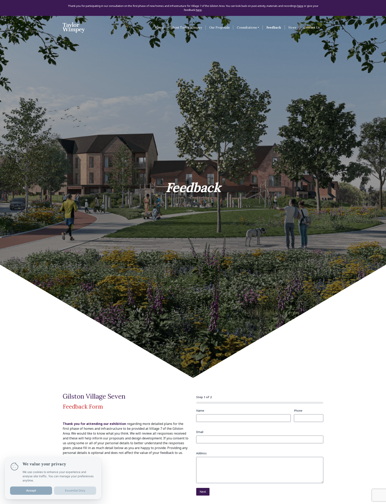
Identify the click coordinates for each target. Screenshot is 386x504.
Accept (31, 490)
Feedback (273, 27)
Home (159, 27)
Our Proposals (219, 27)
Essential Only (75, 490)
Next (203, 492)
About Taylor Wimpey (186, 27)
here (300, 6)
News (292, 27)
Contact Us (312, 27)
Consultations (247, 27)
